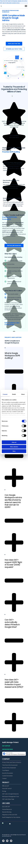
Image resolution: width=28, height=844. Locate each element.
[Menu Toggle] (26, 6)
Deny (14, 451)
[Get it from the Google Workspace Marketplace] (14, 753)
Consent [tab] (5, 394)
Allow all (14, 442)
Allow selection (14, 446)
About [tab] (23, 394)
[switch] (24, 426)
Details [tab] (14, 394)
